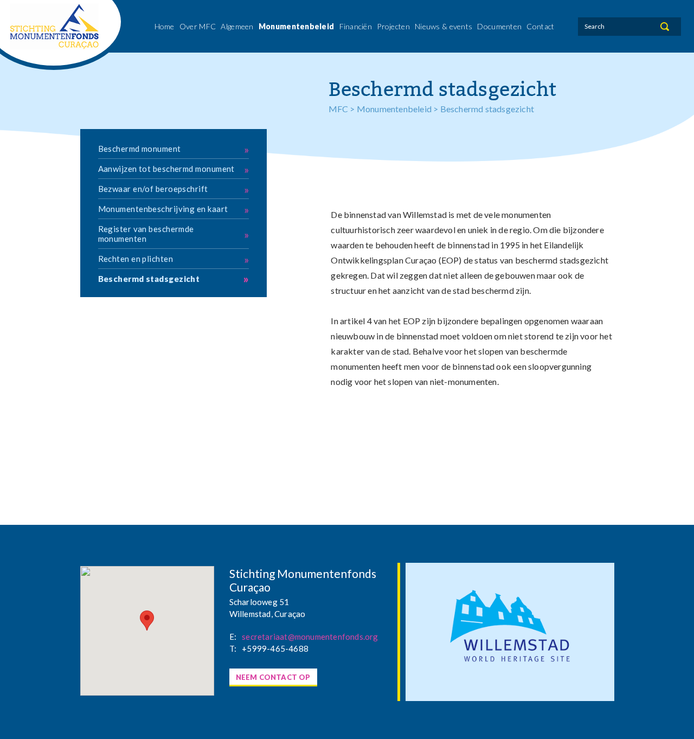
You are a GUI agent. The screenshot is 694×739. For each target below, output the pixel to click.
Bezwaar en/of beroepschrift (173, 189)
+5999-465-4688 (275, 648)
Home (165, 26)
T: (232, 648)
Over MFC (197, 26)
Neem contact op (273, 677)
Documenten (499, 26)
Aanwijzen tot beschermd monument (173, 169)
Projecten (393, 26)
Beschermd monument (173, 149)
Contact (540, 26)
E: (232, 636)
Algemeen (237, 26)
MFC (339, 109)
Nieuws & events (443, 26)
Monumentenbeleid (296, 26)
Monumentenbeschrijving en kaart (173, 209)
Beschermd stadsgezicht (173, 278)
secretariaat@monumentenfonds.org (310, 636)
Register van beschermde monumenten (173, 233)
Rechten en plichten (173, 259)
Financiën (355, 26)
